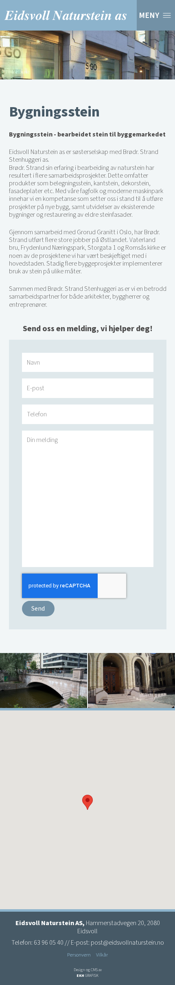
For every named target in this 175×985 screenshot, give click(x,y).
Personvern (79, 955)
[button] (87, 802)
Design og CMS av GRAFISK (88, 972)
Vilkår (102, 955)
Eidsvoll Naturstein (65, 15)
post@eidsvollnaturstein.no (127, 942)
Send (38, 608)
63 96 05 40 (48, 942)
